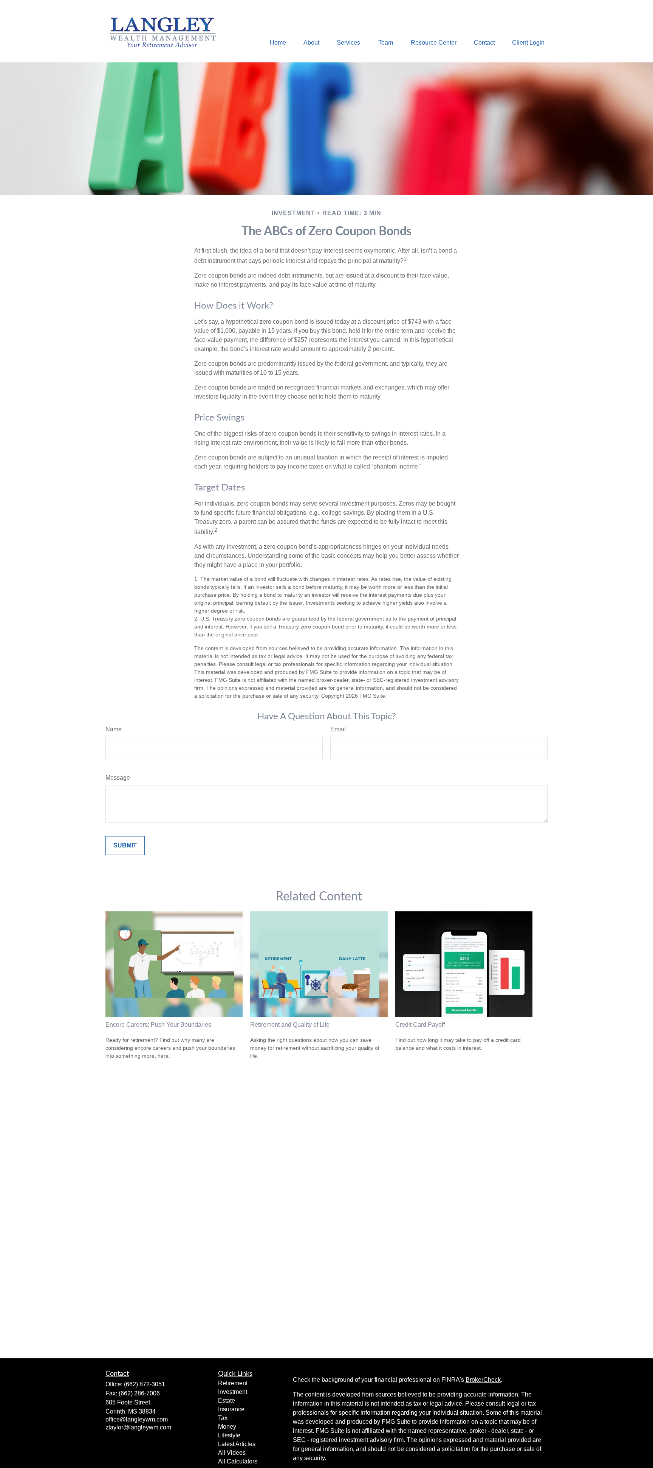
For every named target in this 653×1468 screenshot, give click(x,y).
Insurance (231, 1409)
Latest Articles (236, 1444)
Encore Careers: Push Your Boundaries (158, 1024)
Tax (222, 1418)
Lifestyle (229, 1435)
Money (227, 1426)
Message (117, 777)
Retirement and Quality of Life (290, 1024)
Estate (226, 1400)
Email (338, 729)
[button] (278, 42)
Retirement (233, 1383)
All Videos (232, 1452)
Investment (232, 1392)
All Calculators (237, 1461)
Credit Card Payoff (420, 1024)
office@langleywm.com (136, 1419)
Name (113, 729)
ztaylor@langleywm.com (138, 1427)
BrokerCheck (483, 1379)
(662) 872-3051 (144, 1384)
